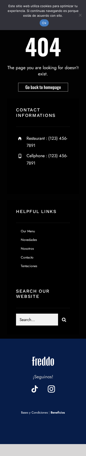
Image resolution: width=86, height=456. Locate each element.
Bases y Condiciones (34, 412)
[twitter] (34, 178)
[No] (80, 15)
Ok (44, 23)
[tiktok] (34, 389)
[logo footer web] (43, 355)
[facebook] (21, 178)
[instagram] (47, 178)
